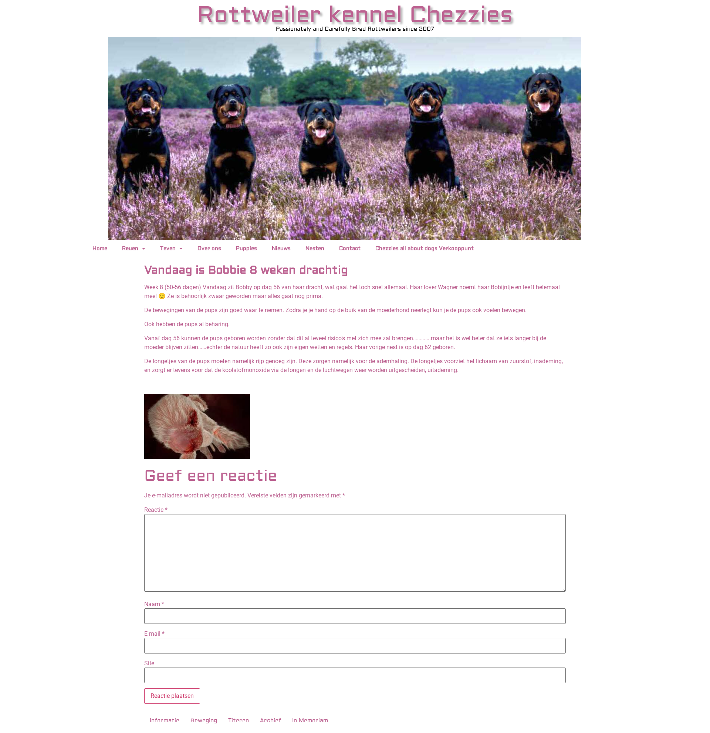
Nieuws (281, 248)
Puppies (246, 248)
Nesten (314, 248)
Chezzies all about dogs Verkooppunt (424, 248)
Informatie (164, 720)
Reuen (130, 248)
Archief (270, 720)
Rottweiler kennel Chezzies (355, 15)
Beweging (203, 720)
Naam (154, 604)
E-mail (154, 634)
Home (99, 248)
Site (149, 663)
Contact (350, 248)
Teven (168, 248)
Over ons (209, 248)
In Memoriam (310, 720)
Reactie (156, 510)
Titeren (238, 720)
